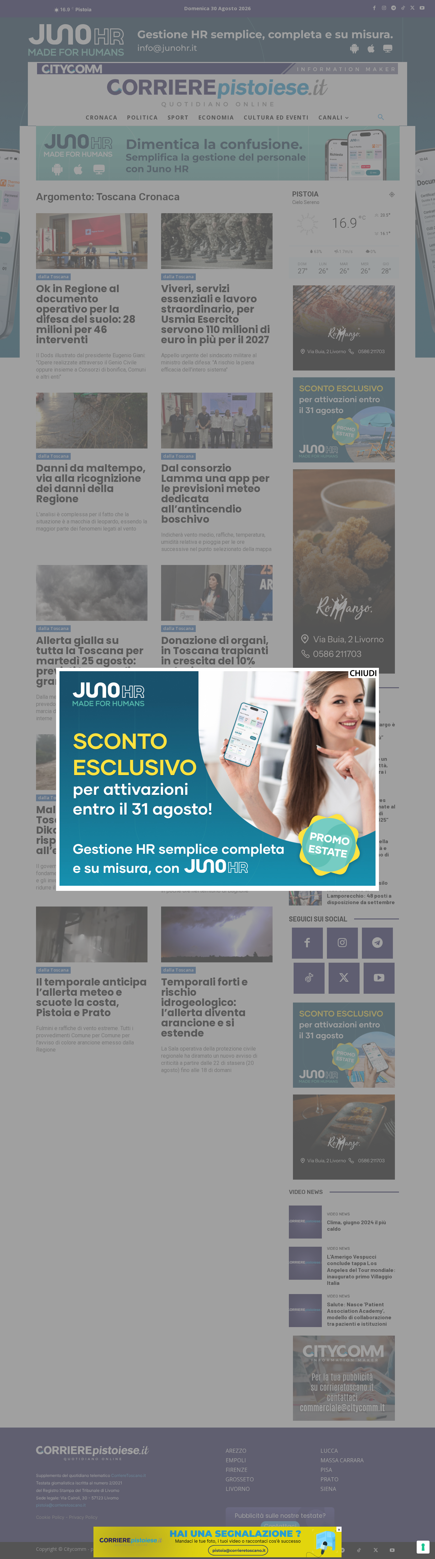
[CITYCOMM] (217, 1555)
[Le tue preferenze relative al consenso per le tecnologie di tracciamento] (423, 1547)
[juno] (217, 884)
